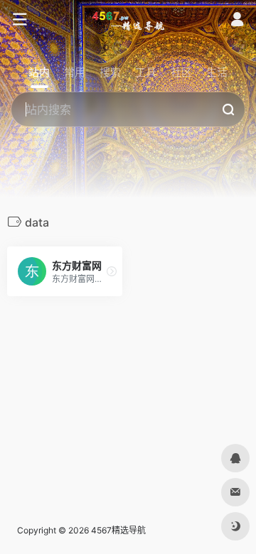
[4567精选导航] (128, 20)
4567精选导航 (118, 530)
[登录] (237, 21)
